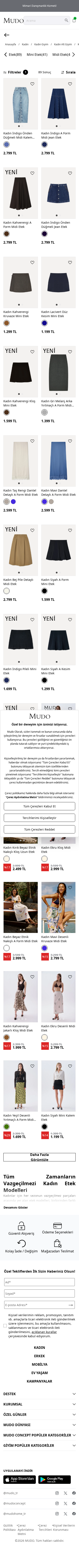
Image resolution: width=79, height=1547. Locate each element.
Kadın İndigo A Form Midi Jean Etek (55, 135)
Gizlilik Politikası (9, 1527)
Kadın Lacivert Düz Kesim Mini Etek (54, 314)
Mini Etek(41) (37, 54)
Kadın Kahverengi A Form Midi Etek (17, 224)
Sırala (71, 72)
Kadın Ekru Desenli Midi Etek (58, 1028)
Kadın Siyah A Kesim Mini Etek (55, 671)
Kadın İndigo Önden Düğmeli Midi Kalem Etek (17, 135)
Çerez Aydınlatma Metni (26, 1529)
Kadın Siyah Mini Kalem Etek (58, 1117)
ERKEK (39, 1356)
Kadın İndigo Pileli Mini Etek (19, 671)
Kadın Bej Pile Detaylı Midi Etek (18, 582)
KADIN (39, 1347)
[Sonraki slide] (73, 54)
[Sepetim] (74, 20)
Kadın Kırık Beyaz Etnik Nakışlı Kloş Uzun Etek (19, 850)
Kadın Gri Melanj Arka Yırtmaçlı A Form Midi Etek (56, 403)
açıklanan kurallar (44, 1332)
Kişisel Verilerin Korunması (64, 1527)
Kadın (25, 44)
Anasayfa (10, 44)
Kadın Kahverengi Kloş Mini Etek (19, 403)
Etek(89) (15, 54)
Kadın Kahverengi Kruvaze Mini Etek (16, 314)
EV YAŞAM (39, 1373)
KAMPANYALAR (39, 1381)
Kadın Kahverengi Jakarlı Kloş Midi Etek (18, 1028)
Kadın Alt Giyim (63, 44)
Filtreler (17, 72)
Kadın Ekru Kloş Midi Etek (56, 850)
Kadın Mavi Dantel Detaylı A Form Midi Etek (58, 492)
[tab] (19, 126)
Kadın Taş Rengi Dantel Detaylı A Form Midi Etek (20, 492)
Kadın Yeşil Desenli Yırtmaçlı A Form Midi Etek (18, 1117)
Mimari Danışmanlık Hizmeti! (39, 6)
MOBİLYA (39, 1364)
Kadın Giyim (41, 44)
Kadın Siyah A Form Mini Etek (55, 582)
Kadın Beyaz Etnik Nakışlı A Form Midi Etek (20, 939)
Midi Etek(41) (62, 54)
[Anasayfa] (13, 20)
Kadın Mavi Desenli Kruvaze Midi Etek (54, 939)
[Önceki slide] (5, 54)
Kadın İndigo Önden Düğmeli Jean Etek (55, 224)
